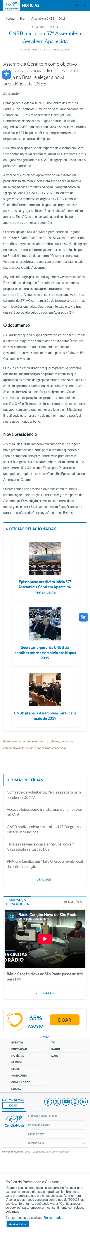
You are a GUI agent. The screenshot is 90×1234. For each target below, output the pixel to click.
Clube (15, 1068)
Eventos (17, 1042)
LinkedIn (83, 1102)
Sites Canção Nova (85, 5)
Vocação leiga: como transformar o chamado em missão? (45, 812)
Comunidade (20, 1082)
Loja (54, 1055)
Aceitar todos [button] (17, 1224)
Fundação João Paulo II (42, 1115)
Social (16, 1088)
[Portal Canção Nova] (11, 5)
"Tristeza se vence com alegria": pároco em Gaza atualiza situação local (40, 846)
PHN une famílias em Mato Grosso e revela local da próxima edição (45, 864)
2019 (62, 18)
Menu (77, 5)
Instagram (74, 1102)
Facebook (48, 1102)
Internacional (36, 1143)
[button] (6, 74)
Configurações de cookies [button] (23, 1217)
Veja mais (45, 879)
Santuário (19, 1075)
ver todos (45, 993)
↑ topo (45, 1037)
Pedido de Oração (39, 1125)
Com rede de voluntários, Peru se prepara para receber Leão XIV (44, 794)
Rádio (55, 1049)
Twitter (57, 1102)
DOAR (13, 1105)
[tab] (17, 901)
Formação (19, 1049)
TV (53, 1042)
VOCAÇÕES (73, 902)
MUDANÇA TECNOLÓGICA (17, 902)
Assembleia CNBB (42, 18)
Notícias (10, 18)
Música (16, 1062)
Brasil (23, 18)
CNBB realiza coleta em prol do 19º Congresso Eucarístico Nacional (44, 829)
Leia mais (12, 1211)
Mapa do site (36, 1134)
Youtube (65, 1102)
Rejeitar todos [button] (53, 1217)
